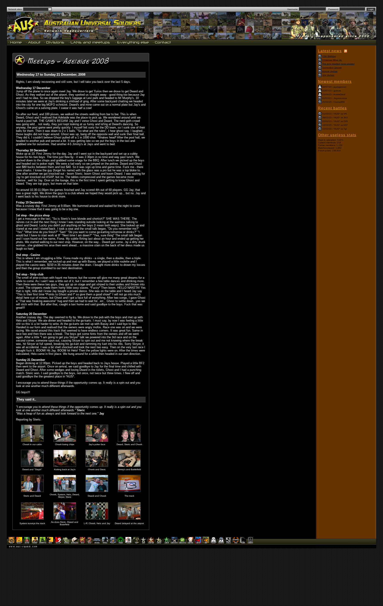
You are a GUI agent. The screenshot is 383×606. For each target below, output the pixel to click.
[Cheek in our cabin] (32, 441)
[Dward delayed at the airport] (129, 518)
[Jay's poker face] (97, 441)
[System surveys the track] (32, 518)
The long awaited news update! (338, 64)
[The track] (129, 491)
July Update (328, 75)
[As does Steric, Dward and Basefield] (64, 518)
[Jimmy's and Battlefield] (129, 466)
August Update (330, 71)
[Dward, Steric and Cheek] (129, 441)
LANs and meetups (90, 42)
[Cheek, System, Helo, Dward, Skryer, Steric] (64, 491)
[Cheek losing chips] (64, 441)
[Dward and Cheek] (97, 491)
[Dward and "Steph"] (32, 466)
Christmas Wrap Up (332, 60)
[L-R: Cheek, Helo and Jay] (97, 518)
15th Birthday (329, 56)
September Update (332, 67)
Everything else (132, 42)
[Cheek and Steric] (97, 466)
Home (15, 42)
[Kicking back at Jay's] (64, 466)
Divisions (54, 42)
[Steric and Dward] (32, 491)
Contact (161, 42)
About (33, 42)
